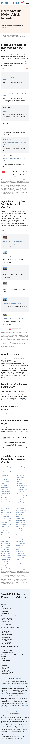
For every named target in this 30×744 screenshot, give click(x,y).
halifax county (5, 551)
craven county (5, 516)
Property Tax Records (7, 618)
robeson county (20, 522)
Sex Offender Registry (7, 672)
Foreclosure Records (7, 619)
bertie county (5, 481)
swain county (19, 541)
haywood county (6, 555)
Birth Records (5, 607)
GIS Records (5, 623)
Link (5, 437)
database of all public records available (17, 400)
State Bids (4, 640)
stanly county (19, 535)
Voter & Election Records (8, 634)
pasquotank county (21, 506)
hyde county (4, 563)
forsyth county (5, 535)
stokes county (20, 537)
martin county (20, 481)
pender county (20, 508)
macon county (20, 477)
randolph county (20, 518)
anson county (5, 473)
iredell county (5, 565)
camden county (5, 495)
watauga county (20, 557)
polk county (19, 516)
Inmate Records (6, 670)
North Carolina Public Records (9, 35)
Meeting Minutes (6, 642)
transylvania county (21, 543)
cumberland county (6, 518)
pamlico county (20, 504)
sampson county (20, 530)
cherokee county (6, 506)
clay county (4, 510)
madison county (20, 479)
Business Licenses (6, 649)
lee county (19, 471)
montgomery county (21, 489)
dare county (4, 522)
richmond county (20, 520)
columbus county (6, 514)
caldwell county (5, 493)
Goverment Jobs (6, 660)
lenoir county (19, 473)
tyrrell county (19, 545)
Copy (24, 437)
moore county (20, 491)
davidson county (6, 524)
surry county (19, 539)
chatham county (5, 504)
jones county (19, 469)
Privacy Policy (9, 695)
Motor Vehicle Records (7, 643)
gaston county (5, 539)
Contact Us (9, 414)
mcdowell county (20, 483)
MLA (14, 437)
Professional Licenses (7, 652)
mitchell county (20, 487)
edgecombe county (6, 533)
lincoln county (20, 475)
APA (18, 437)
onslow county (20, 500)
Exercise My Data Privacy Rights (10, 711)
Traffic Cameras (6, 673)
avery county (5, 477)
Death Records (5, 610)
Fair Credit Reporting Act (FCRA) (10, 686)
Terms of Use (17, 695)
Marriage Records (6, 608)
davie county (5, 526)
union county (19, 547)
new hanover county (21, 495)
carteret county (5, 497)
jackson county (5, 568)
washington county (21, 555)
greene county (5, 547)
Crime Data (5, 668)
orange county (20, 502)
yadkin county (19, 565)
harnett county (5, 553)
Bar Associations (6, 637)
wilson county (20, 563)
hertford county (5, 559)
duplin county (5, 528)
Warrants (4, 665)
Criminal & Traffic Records (8, 663)
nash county (19, 493)
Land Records (5, 621)
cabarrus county (5, 491)
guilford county (5, 549)
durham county (5, 530)
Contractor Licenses (7, 650)
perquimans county (21, 510)
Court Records (5, 667)
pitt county (19, 514)
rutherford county (21, 528)
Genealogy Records (7, 613)
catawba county (5, 502)
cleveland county (6, 512)
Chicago (9, 437)
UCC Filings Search (6, 624)
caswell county (5, 500)
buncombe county (6, 487)
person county (20, 512)
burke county (5, 489)
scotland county (20, 533)
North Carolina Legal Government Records (14, 36)
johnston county (20, 467)
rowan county (20, 526)
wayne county (20, 559)
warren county (20, 553)
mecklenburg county (21, 485)
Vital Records (4, 604)
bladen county (5, 483)
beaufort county (5, 479)
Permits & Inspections (7, 633)
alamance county (6, 467)
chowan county (5, 508)
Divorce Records (6, 611)
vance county (19, 549)
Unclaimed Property (7, 629)
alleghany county (6, 471)
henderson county (6, 557)
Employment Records (7, 658)
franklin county (5, 537)
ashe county (4, 475)
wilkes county (20, 561)
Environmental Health (7, 639)
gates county (5, 541)
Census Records (6, 631)
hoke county (4, 561)
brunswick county (6, 485)
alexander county (6, 469)
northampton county (21, 497)
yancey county (20, 568)
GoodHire (4, 693)
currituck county (6, 520)
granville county (5, 545)
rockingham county (21, 524)
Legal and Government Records (10, 627)
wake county (19, 551)
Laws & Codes (5, 636)
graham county (5, 543)
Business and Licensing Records (10, 646)
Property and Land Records (8, 615)
